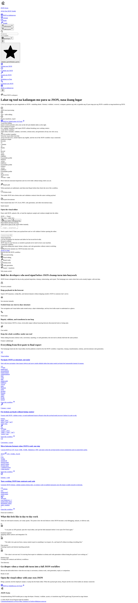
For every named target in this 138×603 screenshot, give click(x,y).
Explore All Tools (17, 121)
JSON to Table (7, 121)
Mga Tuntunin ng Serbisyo (27, 601)
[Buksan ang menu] (3, 90)
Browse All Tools (17, 586)
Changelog (4, 601)
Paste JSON (7, 221)
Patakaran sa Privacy (13, 601)
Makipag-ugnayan (40, 601)
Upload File (17, 221)
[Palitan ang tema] (3, 41)
